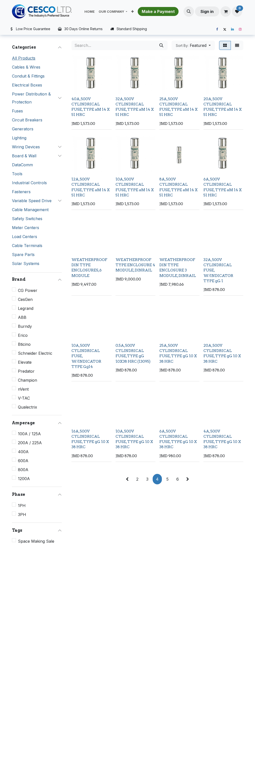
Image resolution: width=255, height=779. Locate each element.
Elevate (25, 362)
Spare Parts (23, 254)
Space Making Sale (36, 541)
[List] (237, 45)
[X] (224, 29)
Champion (27, 380)
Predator (26, 371)
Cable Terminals (27, 245)
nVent (23, 389)
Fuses (17, 110)
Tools (17, 173)
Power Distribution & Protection (31, 97)
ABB (22, 317)
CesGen (25, 299)
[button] (189, 11)
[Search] (161, 45)
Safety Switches (27, 218)
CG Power (27, 290)
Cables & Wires (26, 67)
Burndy (25, 326)
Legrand (25, 308)
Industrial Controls (29, 182)
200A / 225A (30, 442)
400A (23, 451)
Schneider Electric (35, 353)
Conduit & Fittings (28, 76)
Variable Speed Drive (32, 200)
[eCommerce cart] (225, 11)
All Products (23, 58)
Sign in (207, 11)
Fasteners (21, 191)
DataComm (22, 164)
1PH (22, 505)
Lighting (19, 137)
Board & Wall (24, 155)
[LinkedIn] (232, 29)
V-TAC (24, 398)
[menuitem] (89, 11)
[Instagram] (240, 29)
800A (23, 469)
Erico (23, 335)
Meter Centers (25, 227)
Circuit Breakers (27, 119)
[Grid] (225, 45)
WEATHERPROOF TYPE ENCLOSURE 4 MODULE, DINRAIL (135, 265)
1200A (24, 478)
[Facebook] (217, 29)
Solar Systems (25, 263)
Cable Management (30, 209)
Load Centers (24, 236)
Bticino (24, 344)
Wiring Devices (26, 146)
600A (23, 460)
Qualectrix (27, 407)
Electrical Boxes (27, 85)
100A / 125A (29, 433)
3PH (22, 514)
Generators (22, 128)
